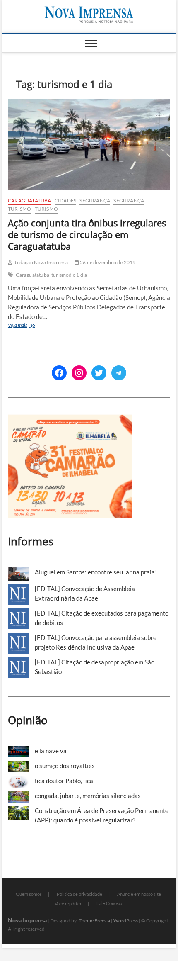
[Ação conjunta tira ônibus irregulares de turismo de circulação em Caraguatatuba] (89, 145)
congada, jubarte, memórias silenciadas (88, 795)
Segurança (94, 200)
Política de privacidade (79, 894)
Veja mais (32, 325)
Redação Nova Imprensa (40, 262)
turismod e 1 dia (69, 275)
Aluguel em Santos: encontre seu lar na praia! (96, 572)
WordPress (125, 920)
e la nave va (51, 750)
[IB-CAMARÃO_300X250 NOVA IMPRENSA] (70, 419)
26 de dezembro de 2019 (107, 262)
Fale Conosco (109, 903)
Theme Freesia (94, 920)
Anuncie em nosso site (139, 894)
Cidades (65, 200)
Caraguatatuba (29, 200)
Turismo (19, 209)
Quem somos (29, 894)
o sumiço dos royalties (65, 765)
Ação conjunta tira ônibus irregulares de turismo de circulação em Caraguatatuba (87, 234)
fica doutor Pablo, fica (64, 780)
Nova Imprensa (27, 920)
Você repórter (68, 903)
